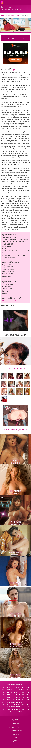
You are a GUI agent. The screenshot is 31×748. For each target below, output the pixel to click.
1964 (18, 707)
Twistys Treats (15, 724)
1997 (4, 695)
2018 (18, 685)
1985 (4, 699)
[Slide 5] (14, 363)
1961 (4, 709)
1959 (13, 709)
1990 (8, 697)
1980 (27, 699)
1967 (4, 707)
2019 (13, 685)
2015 (4, 687)
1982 (18, 699)
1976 (18, 702)
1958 (18, 15)
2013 (13, 687)
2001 (13, 692)
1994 (18, 695)
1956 (27, 709)
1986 (27, 697)
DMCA (15, 737)
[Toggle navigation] (27, 2)
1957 (23, 709)
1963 (23, 707)
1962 (27, 707)
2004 (27, 690)
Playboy (4, 301)
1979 (4, 702)
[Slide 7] (19, 363)
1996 (8, 695)
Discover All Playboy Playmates (15, 429)
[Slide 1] (6, 363)
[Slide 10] (25, 363)
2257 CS (15, 739)
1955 (11, 712)
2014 (8, 687)
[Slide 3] (10, 363)
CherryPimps (15, 720)
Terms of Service (15, 736)
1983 (13, 699)
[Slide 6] (16, 363)
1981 (23, 699)
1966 (8, 707)
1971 (13, 704)
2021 (4, 685)
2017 (23, 685)
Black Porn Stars (15, 719)
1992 (27, 695)
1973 (4, 704)
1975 (23, 702)
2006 (18, 690)
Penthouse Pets (15, 723)
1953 (20, 712)
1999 (23, 692)
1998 (27, 692)
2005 (23, 690)
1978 (8, 702)
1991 (4, 697)
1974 (27, 702)
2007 (13, 690)
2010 (27, 687)
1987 (23, 697)
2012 (18, 687)
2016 (27, 685)
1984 (8, 699)
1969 (23, 704)
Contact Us (15, 741)
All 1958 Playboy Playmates (15, 368)
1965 (13, 707)
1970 (18, 704)
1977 (13, 702)
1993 (23, 695)
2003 (4, 692)
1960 (8, 709)
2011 (23, 687)
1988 (18, 697)
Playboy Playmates (10, 15)
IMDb (15, 301)
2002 (8, 692)
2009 (4, 690)
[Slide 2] (8, 363)
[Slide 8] (21, 363)
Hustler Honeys (15, 722)
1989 (13, 697)
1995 (13, 695)
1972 (8, 704)
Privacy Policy (16, 734)
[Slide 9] (23, 363)
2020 (8, 685)
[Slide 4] (12, 363)
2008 (8, 690)
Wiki (10, 301)
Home (2, 15)
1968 (27, 704)
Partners (15, 740)
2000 (18, 692)
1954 (15, 712)
